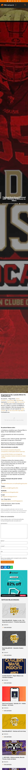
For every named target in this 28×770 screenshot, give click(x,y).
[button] (19, 5)
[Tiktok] (17, 1)
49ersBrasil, (19, 400)
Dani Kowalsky (11, 402)
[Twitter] (10, 1)
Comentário (4, 523)
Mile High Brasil (19, 410)
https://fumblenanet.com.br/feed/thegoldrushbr (14, 483)
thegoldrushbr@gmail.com (9, 496)
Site (2, 551)
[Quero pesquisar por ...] (25, 5)
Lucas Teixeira (10, 400)
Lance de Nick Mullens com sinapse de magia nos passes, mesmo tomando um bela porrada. (13, 456)
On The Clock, (11, 410)
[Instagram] (12, 1)
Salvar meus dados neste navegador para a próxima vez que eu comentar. (14, 559)
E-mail (3, 546)
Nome (2, 540)
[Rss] (15, 1)
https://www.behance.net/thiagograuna (11, 501)
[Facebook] (7, 1)
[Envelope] (20, 1)
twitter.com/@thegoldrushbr (10, 488)
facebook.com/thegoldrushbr (10, 492)
